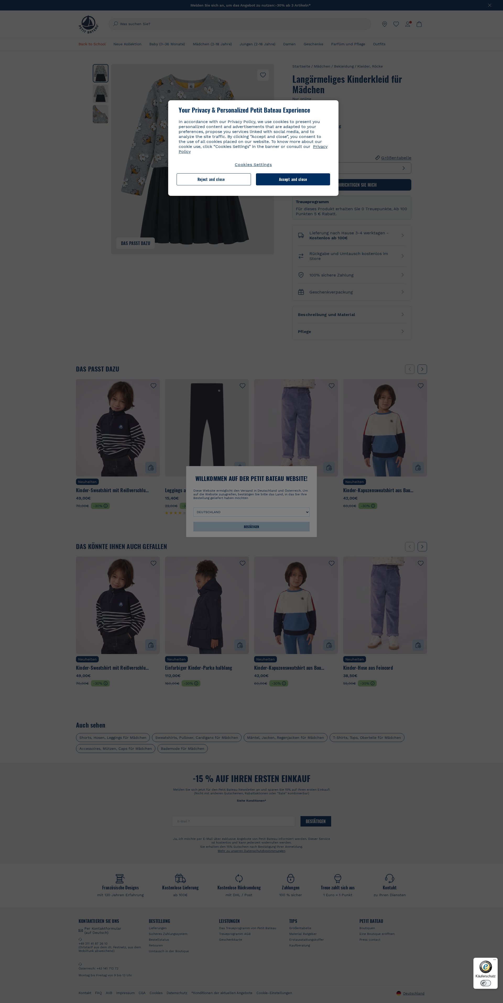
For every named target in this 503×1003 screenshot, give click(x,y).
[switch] (485, 983)
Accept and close (293, 179)
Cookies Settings (253, 164)
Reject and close (211, 179)
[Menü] (494, 961)
